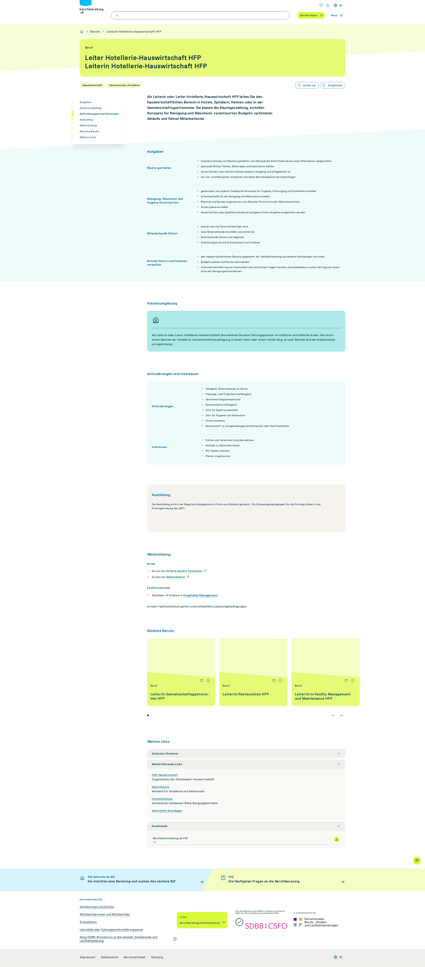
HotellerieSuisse (162, 798)
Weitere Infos (88, 137)
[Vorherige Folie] (333, 715)
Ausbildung (86, 119)
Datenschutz (109, 957)
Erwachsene (88, 922)
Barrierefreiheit (135, 957)
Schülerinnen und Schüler (97, 907)
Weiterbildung (88, 125)
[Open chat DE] (417, 861)
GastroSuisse (160, 786)
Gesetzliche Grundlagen (167, 810)
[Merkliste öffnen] (321, 5)
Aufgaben (85, 102)
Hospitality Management (200, 595)
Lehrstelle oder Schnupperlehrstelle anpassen (111, 929)
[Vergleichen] (208, 680)
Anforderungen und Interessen (99, 113)
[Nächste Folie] (341, 715)
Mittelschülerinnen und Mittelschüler (105, 914)
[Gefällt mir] (201, 680)
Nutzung (157, 957)
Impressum (87, 957)
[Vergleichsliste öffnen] (328, 5)
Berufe (95, 31)
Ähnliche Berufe (89, 131)
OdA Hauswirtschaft (165, 774)
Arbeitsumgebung (90, 108)
